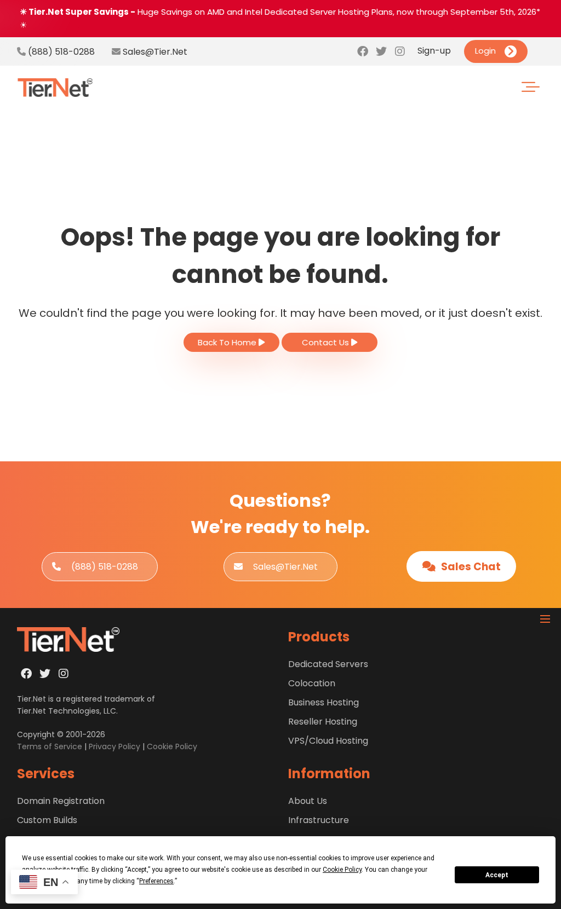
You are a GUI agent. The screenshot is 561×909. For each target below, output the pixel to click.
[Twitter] (381, 51)
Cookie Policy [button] (342, 869)
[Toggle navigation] (537, 88)
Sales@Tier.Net (155, 51)
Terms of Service (49, 746)
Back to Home (228, 342)
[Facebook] (362, 51)
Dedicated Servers (328, 664)
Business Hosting (323, 702)
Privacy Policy (114, 746)
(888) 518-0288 (60, 51)
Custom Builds (47, 820)
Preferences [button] (156, 881)
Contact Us (326, 342)
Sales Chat (470, 566)
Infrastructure (318, 820)
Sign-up (434, 50)
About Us (307, 801)
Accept (496, 875)
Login (485, 50)
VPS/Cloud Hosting (328, 740)
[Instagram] (400, 51)
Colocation (311, 683)
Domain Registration (61, 801)
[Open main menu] (545, 619)
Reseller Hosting (322, 721)
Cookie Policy (172, 746)
